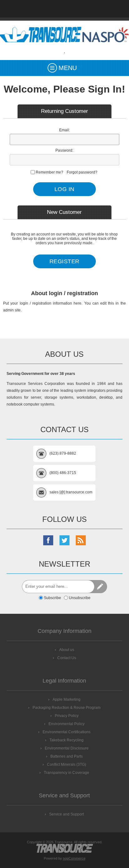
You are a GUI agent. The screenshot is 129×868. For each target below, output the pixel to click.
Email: (64, 130)
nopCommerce (74, 858)
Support (48, 9)
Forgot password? (82, 172)
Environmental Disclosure (67, 748)
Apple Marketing (66, 699)
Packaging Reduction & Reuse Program (67, 707)
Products (32, 9)
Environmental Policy (67, 724)
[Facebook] (48, 540)
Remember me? (49, 172)
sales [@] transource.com (70, 492)
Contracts (81, 9)
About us (66, 650)
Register (97, 9)
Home (16, 9)
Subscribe (52, 598)
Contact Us (64, 9)
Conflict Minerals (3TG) (66, 764)
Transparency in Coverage (66, 772)
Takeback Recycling (66, 740)
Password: (64, 150)
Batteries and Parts (66, 756)
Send (100, 586)
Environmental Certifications (66, 732)
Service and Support (66, 814)
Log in (113, 9)
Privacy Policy (67, 716)
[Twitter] (64, 540)
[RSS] (81, 540)
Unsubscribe (79, 598)
